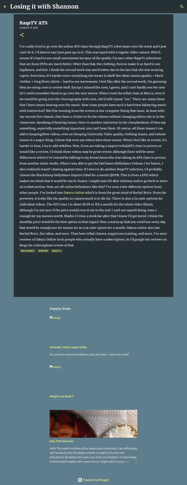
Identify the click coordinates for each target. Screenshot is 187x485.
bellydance (27, 251)
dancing (43, 251)
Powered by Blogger (95, 480)
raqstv (56, 251)
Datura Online (74, 192)
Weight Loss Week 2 (62, 396)
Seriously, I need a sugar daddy (68, 347)
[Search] (84, 6)
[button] (22, 35)
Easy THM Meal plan (62, 441)
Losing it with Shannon (44, 6)
